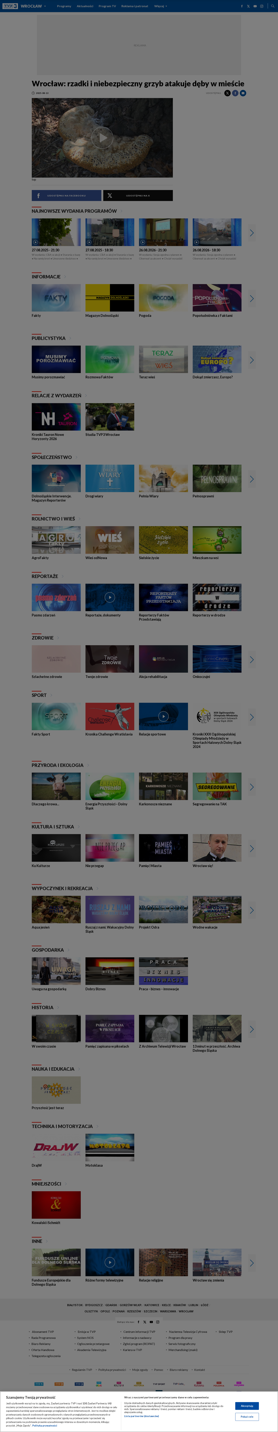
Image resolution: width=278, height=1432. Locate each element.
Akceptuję (247, 1405)
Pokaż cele (247, 1416)
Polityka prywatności (44, 1425)
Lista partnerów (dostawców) (141, 1416)
